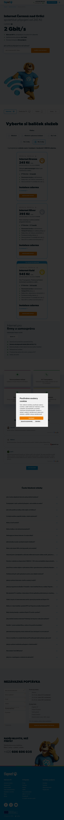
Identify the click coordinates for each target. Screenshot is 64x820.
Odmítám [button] (37, 421)
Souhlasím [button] (31, 418)
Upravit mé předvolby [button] (26, 421)
